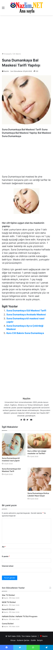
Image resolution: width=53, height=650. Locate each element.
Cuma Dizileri (8, 623)
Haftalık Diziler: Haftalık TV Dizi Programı (19, 616)
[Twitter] (28, 419)
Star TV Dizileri (8, 595)
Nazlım (44, 636)
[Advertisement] (26, 34)
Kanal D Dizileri (8, 609)
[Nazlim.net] (26, 8)
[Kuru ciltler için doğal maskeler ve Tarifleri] (39, 440)
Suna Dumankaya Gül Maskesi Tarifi (26, 310)
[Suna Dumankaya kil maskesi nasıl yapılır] (13, 444)
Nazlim (6, 71)
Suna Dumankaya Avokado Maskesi (26, 314)
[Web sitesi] (21, 419)
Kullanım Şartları (23, 640)
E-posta (6, 556)
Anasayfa (7, 54)
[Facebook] (24, 419)
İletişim (40, 640)
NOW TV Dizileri (9, 602)
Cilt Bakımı (17, 54)
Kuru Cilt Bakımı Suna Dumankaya (25, 333)
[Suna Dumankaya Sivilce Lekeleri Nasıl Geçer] (39, 479)
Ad (4, 547)
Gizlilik (33, 640)
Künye (13, 640)
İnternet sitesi (7, 566)
